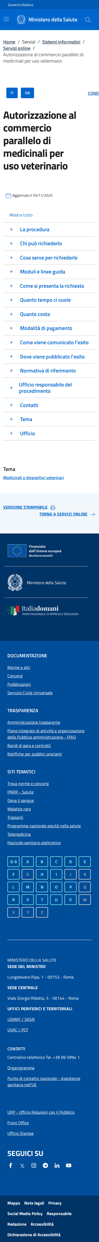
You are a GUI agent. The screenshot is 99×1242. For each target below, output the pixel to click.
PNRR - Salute (20, 792)
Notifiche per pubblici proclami (34, 754)
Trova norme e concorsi (28, 783)
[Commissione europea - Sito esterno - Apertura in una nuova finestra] (34, 551)
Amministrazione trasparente (33, 722)
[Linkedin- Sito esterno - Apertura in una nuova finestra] (57, 1165)
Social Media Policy (25, 1213)
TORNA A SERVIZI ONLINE (63, 514)
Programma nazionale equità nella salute (44, 826)
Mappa (13, 1203)
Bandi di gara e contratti (29, 745)
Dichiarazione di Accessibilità (33, 1234)
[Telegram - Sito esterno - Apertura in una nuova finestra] (45, 1165)
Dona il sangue (20, 800)
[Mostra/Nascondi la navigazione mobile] (6, 19)
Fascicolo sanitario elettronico (34, 842)
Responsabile (59, 1213)
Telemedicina (19, 834)
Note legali (34, 1203)
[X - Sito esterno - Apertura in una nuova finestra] (22, 1165)
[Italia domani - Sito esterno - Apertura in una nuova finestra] (46, 610)
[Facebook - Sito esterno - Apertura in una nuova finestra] (10, 1165)
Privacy (55, 1203)
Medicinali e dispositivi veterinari (33, 477)
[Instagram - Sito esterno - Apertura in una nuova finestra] (34, 1165)
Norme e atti (18, 667)
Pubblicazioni (19, 684)
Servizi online (16, 48)
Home (9, 41)
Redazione (16, 1224)
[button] (88, 19)
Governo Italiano (20, 4)
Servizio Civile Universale (30, 693)
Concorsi (15, 676)
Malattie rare (19, 809)
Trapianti (15, 817)
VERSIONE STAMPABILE (25, 507)
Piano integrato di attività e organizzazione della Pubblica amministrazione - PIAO (45, 734)
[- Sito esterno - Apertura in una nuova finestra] (68, 1165)
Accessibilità (42, 1224)
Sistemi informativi (61, 41)
